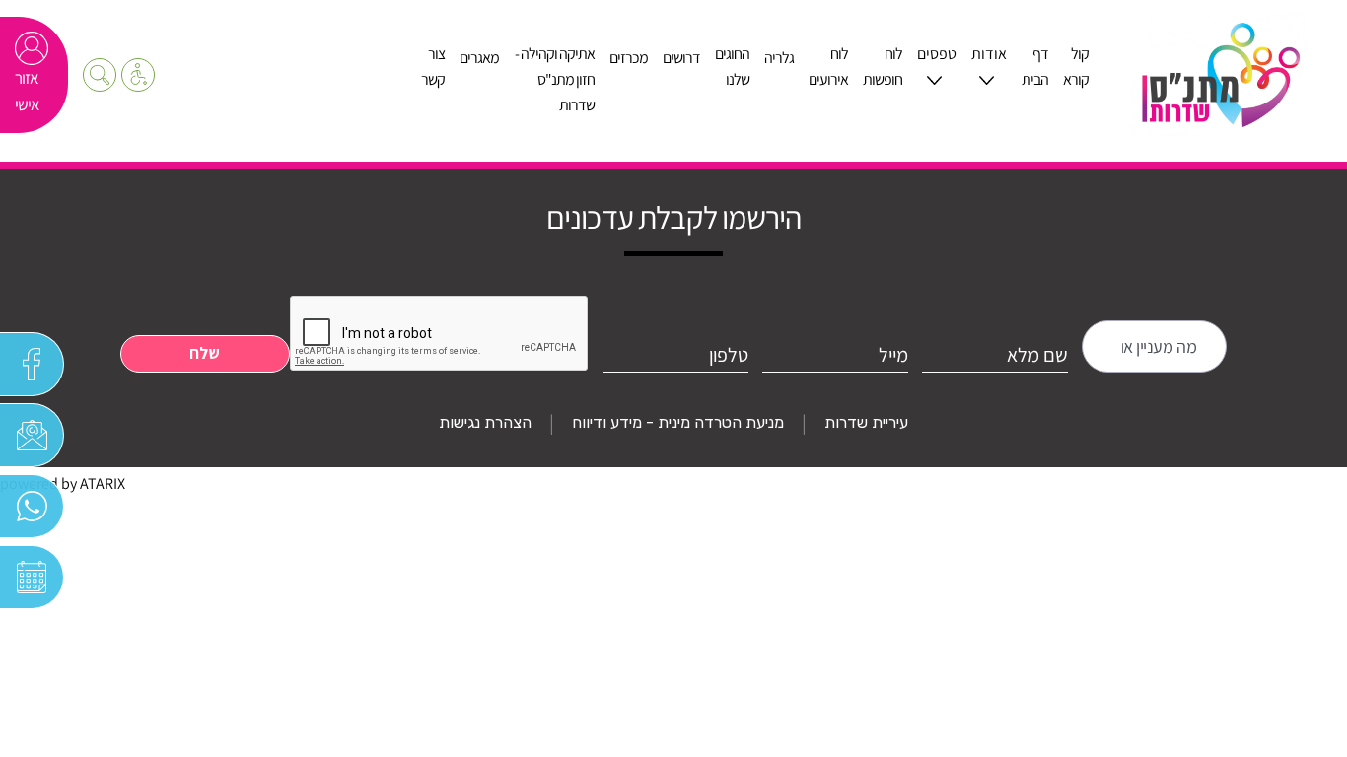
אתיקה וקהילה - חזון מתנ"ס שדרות (555, 79)
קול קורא (1076, 66)
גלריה (779, 57)
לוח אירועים (828, 66)
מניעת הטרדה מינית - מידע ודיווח (678, 422)
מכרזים (628, 57)
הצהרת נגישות (485, 422)
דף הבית (1035, 66)
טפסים (937, 53)
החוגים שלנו (732, 66)
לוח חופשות (882, 66)
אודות (989, 53)
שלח (204, 353)
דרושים (681, 57)
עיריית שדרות (866, 422)
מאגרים (479, 57)
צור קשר (433, 66)
